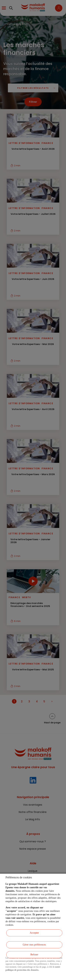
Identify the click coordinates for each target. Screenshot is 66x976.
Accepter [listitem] (34, 932)
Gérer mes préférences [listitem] (34, 944)
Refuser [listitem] (34, 954)
